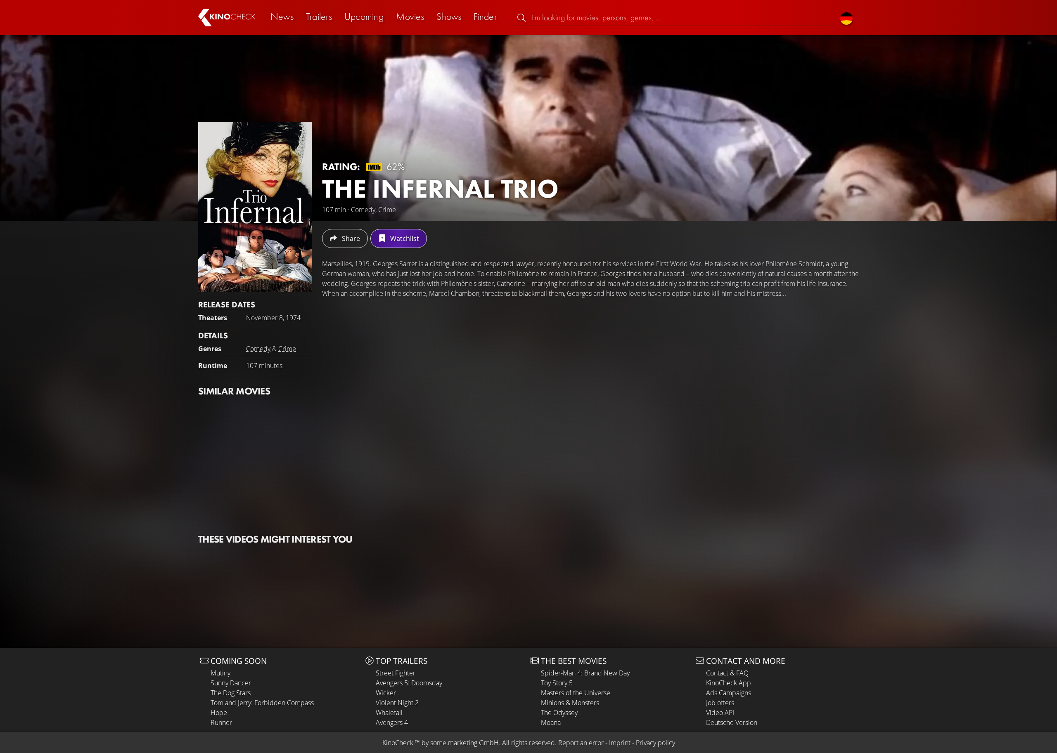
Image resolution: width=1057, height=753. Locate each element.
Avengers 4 (392, 722)
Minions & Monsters (570, 703)
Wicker (386, 693)
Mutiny (220, 673)
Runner (221, 722)
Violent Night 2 (397, 703)
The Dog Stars (231, 693)
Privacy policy (655, 742)
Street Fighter (395, 673)
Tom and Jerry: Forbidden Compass (262, 703)
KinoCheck (397, 742)
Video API (720, 712)
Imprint (619, 742)
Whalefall (389, 712)
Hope (219, 712)
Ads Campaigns (728, 693)
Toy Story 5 (557, 683)
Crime (287, 348)
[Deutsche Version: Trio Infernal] (846, 17)
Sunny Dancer (231, 683)
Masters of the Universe (575, 693)
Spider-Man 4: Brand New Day (585, 673)
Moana (551, 722)
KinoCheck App (728, 683)
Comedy (258, 348)
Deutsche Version (731, 722)
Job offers (720, 703)
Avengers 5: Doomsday (409, 683)
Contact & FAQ (727, 673)
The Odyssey (559, 712)
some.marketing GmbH (464, 742)
